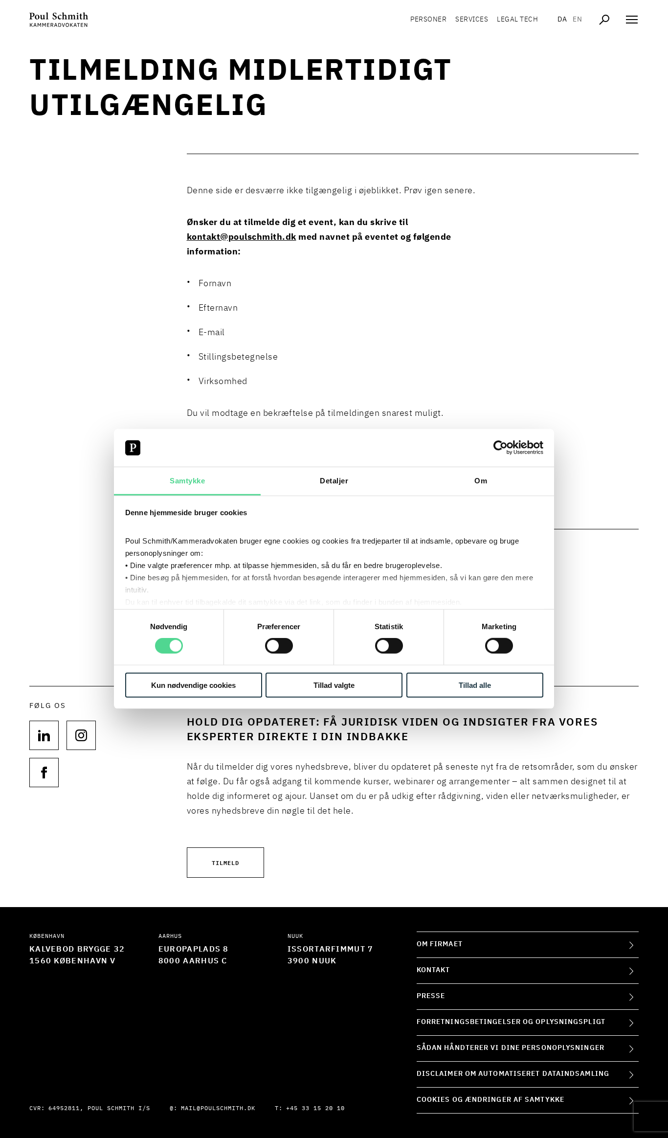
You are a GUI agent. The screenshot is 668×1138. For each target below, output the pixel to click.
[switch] (279, 646)
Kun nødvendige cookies (193, 685)
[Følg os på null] (44, 735)
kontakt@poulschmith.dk (241, 237)
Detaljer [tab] (334, 481)
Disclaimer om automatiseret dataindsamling (513, 1073)
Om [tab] (480, 481)
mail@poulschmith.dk (218, 1109)
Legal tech (517, 19)
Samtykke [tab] (187, 481)
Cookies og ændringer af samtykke (490, 1099)
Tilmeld (225, 862)
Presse (431, 996)
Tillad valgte (334, 685)
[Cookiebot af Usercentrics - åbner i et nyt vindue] (500, 447)
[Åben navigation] (632, 19)
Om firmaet (440, 944)
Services (471, 19)
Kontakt (433, 970)
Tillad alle (475, 685)
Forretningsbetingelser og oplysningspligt (511, 1022)
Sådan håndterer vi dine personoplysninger (510, 1048)
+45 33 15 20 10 (315, 1109)
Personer (428, 19)
